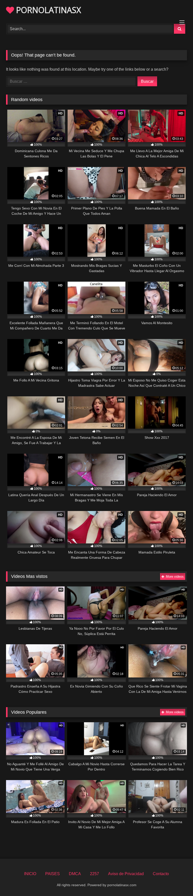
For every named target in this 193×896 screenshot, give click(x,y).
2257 (94, 874)
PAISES (52, 874)
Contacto (161, 874)
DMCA (75, 874)
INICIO (30, 874)
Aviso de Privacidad (126, 874)
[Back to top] (177, 881)
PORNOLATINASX (47, 10)
